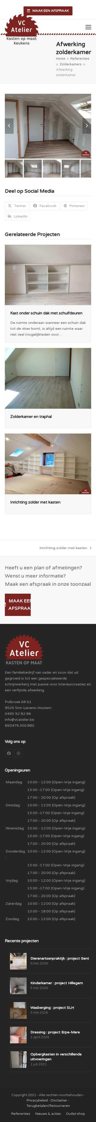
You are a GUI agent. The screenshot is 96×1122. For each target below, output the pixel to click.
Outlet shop (75, 1114)
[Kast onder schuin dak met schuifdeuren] (48, 275)
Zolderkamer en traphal (31, 416)
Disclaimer (59, 1100)
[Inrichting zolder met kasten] (48, 463)
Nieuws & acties (48, 1114)
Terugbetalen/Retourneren (48, 1106)
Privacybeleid (37, 1100)
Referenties (20, 1114)
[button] (88, 27)
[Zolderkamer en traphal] (48, 378)
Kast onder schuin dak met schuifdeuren (46, 313)
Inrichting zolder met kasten (35, 502)
